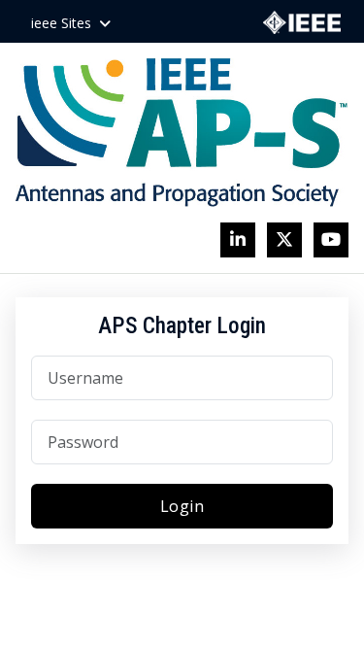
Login (182, 506)
